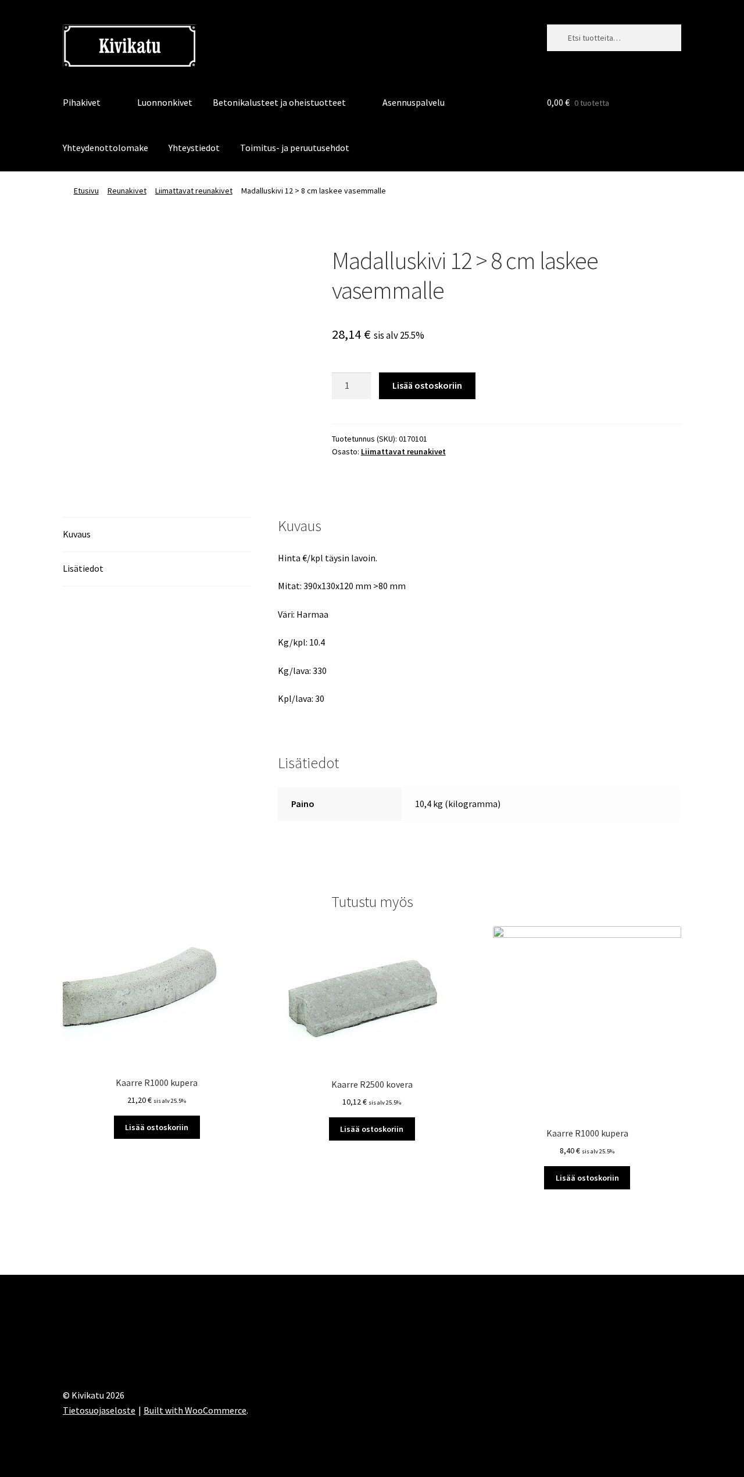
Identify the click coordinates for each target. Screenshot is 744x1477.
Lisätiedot (83, 568)
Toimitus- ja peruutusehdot (294, 147)
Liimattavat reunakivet (194, 190)
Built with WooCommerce (195, 1410)
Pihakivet (82, 102)
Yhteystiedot (194, 147)
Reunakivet (127, 190)
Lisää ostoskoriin (427, 385)
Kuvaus (77, 534)
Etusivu (86, 190)
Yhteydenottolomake (105, 147)
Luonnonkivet (164, 102)
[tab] (157, 535)
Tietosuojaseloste (99, 1410)
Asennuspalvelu (413, 102)
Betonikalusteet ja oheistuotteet (279, 102)
